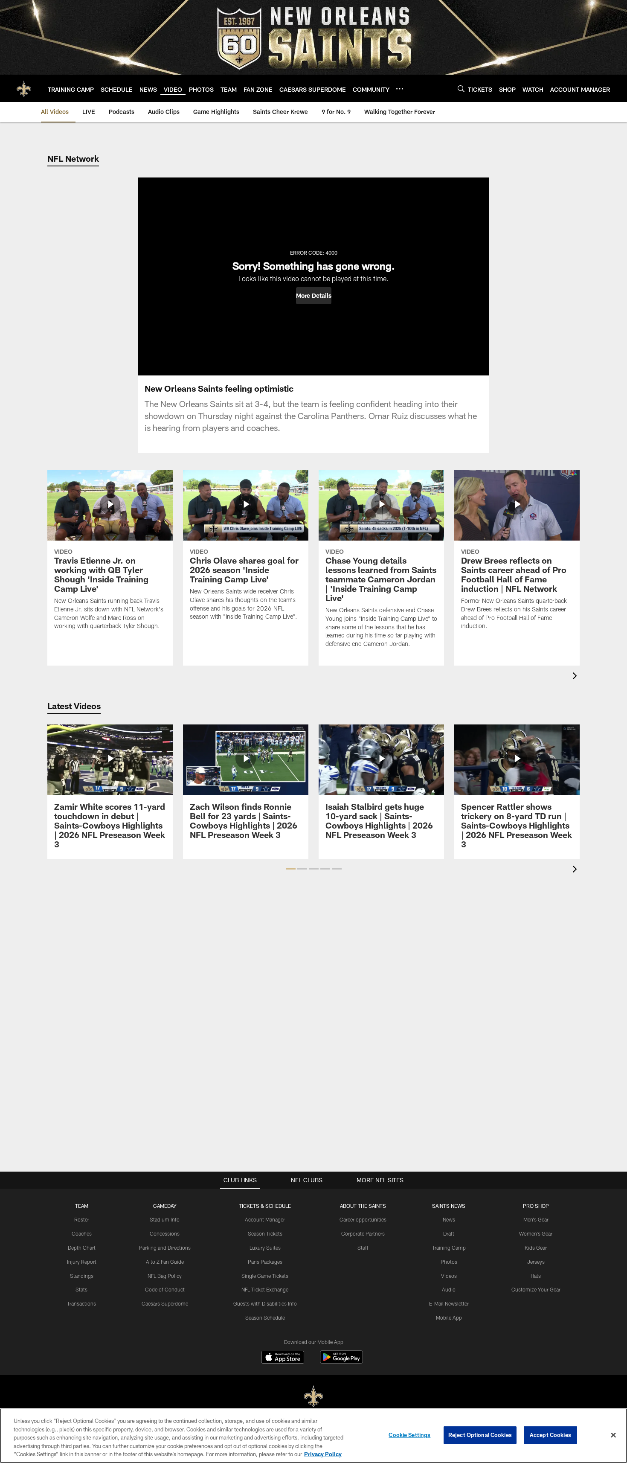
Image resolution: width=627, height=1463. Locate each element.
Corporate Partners (363, 1233)
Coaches (82, 1233)
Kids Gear (536, 1248)
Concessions (165, 1233)
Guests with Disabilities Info (265, 1303)
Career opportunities (363, 1219)
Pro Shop (536, 1206)
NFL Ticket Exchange (264, 1289)
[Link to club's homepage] (24, 88)
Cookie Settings (409, 1434)
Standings (81, 1276)
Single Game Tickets (264, 1276)
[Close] (613, 1435)
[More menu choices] (399, 88)
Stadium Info (165, 1219)
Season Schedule (265, 1317)
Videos (449, 1276)
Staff (363, 1248)
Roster (81, 1219)
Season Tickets (265, 1233)
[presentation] (576, 676)
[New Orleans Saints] (313, 1396)
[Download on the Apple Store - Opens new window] (283, 1358)
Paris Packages (265, 1262)
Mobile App (449, 1317)
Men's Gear (536, 1219)
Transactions (81, 1303)
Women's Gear (535, 1233)
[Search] (461, 88)
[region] (313, 1435)
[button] (313, 295)
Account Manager (265, 1219)
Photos (449, 1262)
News (449, 1219)
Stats (81, 1289)
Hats (536, 1276)
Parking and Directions (165, 1248)
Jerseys (536, 1262)
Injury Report (81, 1262)
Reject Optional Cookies (480, 1434)
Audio (449, 1289)
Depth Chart (82, 1248)
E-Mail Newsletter (449, 1303)
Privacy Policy (323, 1454)
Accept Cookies (550, 1434)
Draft (448, 1233)
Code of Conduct (165, 1289)
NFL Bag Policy (165, 1276)
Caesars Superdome (165, 1303)
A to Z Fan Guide (165, 1262)
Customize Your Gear (535, 1289)
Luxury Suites (265, 1248)
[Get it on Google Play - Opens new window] (341, 1361)
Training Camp (449, 1248)
